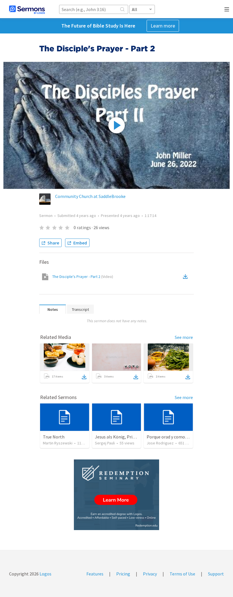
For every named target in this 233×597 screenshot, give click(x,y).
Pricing (123, 574)
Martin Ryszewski (57, 443)
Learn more (163, 25)
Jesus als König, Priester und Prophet (131, 437)
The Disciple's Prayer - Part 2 (82, 276)
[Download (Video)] (186, 276)
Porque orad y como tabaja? (173, 437)
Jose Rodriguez (160, 443)
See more (184, 337)
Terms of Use (182, 574)
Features (94, 574)
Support (216, 574)
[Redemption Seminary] (116, 494)
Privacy (150, 574)
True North (54, 437)
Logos (45, 574)
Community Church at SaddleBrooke (90, 196)
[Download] (84, 377)
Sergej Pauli (105, 443)
